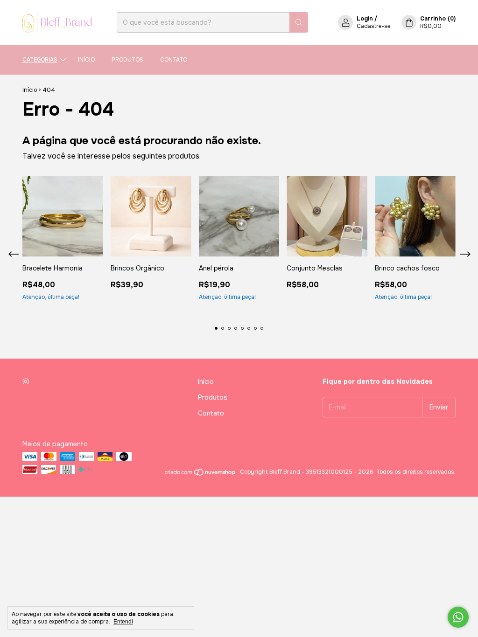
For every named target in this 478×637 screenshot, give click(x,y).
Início (86, 59)
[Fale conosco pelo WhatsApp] (458, 617)
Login (365, 18)
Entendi (123, 621)
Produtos (127, 59)
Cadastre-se (373, 26)
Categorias (39, 59)
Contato (173, 59)
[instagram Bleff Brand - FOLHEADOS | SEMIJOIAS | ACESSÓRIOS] (25, 381)
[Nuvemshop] (200, 474)
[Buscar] (298, 22)
